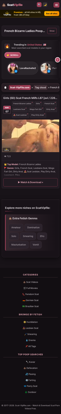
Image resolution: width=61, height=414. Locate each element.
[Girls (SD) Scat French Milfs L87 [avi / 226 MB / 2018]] (30, 136)
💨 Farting (30, 380)
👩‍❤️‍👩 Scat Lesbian (20, 115)
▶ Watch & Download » (30, 182)
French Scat (49, 104)
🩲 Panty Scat (30, 386)
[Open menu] (56, 5)
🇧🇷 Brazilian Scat (30, 306)
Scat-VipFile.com (19, 87)
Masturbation (18, 244)
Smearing (28, 236)
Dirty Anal (50, 109)
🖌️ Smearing (30, 334)
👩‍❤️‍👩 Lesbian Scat (30, 328)
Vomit (36, 244)
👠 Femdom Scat (30, 294)
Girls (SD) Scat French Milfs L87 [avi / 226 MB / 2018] (30, 98)
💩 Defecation (30, 368)
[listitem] (23, 68)
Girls (38, 104)
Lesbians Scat (19, 109)
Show (51, 31)
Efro (42, 236)
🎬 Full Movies (30, 288)
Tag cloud (40, 87)
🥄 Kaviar (30, 362)
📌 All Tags (30, 346)
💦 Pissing (30, 374)
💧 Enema (30, 340)
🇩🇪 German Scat (31, 300)
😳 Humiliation (30, 322)
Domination (33, 227)
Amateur (15, 227)
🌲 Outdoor (30, 392)
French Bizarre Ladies (22, 104)
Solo (13, 236)
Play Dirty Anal (37, 115)
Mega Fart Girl (36, 109)
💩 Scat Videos (30, 282)
